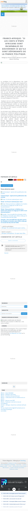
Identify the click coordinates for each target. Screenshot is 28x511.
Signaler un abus (3, 466)
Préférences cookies (14, 469)
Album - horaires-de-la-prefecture (10, 396)
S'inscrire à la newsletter (7, 185)
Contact (24, 464)
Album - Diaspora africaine (8, 394)
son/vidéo (3, 411)
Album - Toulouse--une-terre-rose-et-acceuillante (11, 402)
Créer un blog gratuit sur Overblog (8, 464)
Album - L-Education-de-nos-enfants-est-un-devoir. (13, 398)
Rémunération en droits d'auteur (20, 466)
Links (2, 406)
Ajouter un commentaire (13, 240)
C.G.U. (10, 466)
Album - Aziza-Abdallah (7, 393)
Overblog (23, 460)
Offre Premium (6, 467)
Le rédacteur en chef (15, 333)
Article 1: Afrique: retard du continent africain (13, 405)
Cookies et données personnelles (17, 467)
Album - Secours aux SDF (8, 400)
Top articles (18, 464)
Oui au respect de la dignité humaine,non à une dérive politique (13, 408)
